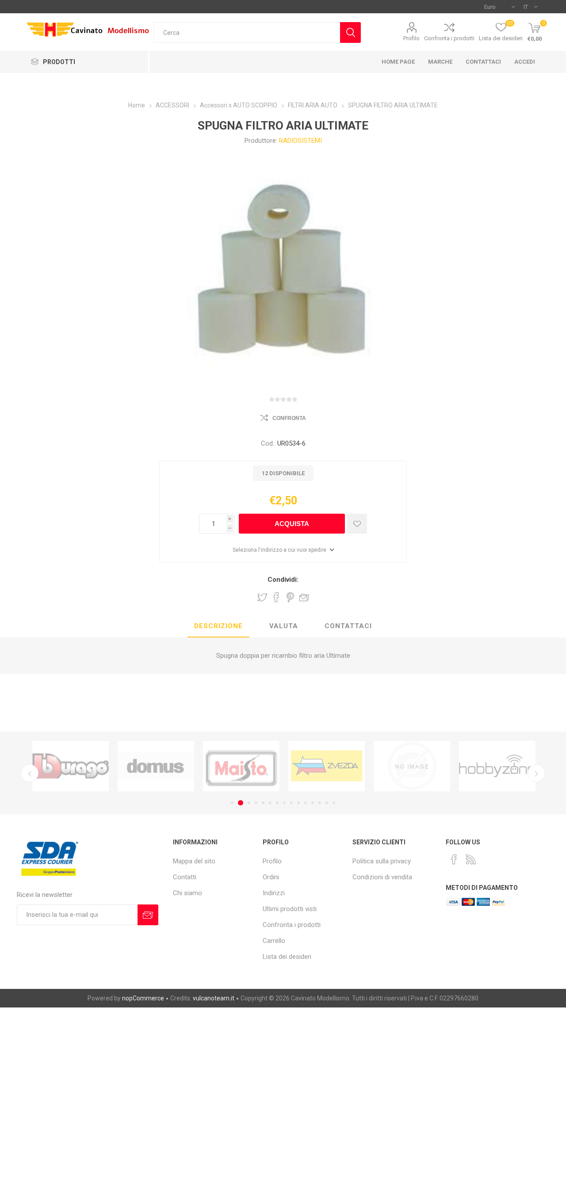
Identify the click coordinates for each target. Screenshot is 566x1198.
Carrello (274, 941)
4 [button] (256, 802)
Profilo (411, 38)
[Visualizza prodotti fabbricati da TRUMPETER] (412, 766)
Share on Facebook (276, 597)
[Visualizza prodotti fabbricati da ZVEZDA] (326, 766)
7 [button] (277, 802)
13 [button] (319, 802)
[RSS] (471, 859)
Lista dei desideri (287, 957)
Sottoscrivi (148, 914)
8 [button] (284, 802)
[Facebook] (454, 859)
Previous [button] (29, 773)
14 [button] (326, 802)
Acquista (292, 523)
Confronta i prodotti (449, 38)
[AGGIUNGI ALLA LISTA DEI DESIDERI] (357, 524)
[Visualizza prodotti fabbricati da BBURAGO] (70, 766)
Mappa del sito (194, 861)
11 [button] (305, 802)
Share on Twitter (262, 597)
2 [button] (240, 802)
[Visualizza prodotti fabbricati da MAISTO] (241, 766)
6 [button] (270, 802)
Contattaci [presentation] (348, 626)
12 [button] (312, 802)
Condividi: (283, 580)
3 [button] (249, 802)
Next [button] (536, 773)
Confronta (289, 418)
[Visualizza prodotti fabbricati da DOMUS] (156, 766)
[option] (70, 766)
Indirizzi (274, 893)
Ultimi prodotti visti (290, 909)
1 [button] (232, 802)
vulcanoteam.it (213, 998)
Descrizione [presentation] (218, 626)
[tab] (218, 626)
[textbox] (247, 32)
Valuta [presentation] (283, 626)
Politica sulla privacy (381, 861)
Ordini (271, 877)
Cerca (350, 32)
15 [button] (334, 802)
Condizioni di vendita (382, 877)
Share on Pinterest (290, 597)
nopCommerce (143, 998)
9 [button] (291, 802)
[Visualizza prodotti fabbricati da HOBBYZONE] (497, 766)
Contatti (184, 877)
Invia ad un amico (304, 597)
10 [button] (298, 802)
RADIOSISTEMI (300, 141)
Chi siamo (187, 893)
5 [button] (263, 802)
